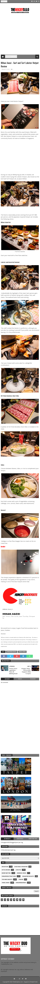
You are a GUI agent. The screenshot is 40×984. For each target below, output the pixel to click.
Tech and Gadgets (7, 879)
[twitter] (34, 1)
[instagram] (38, 1)
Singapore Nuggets (28, 876)
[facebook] (32, 1)
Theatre (21, 879)
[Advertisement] (20, 33)
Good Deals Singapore (21, 866)
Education (5, 866)
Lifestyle (18, 869)
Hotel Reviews (6, 869)
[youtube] (36, 1)
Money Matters (6, 873)
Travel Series (22, 651)
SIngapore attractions (9, 876)
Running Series (21, 873)
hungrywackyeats (11, 651)
